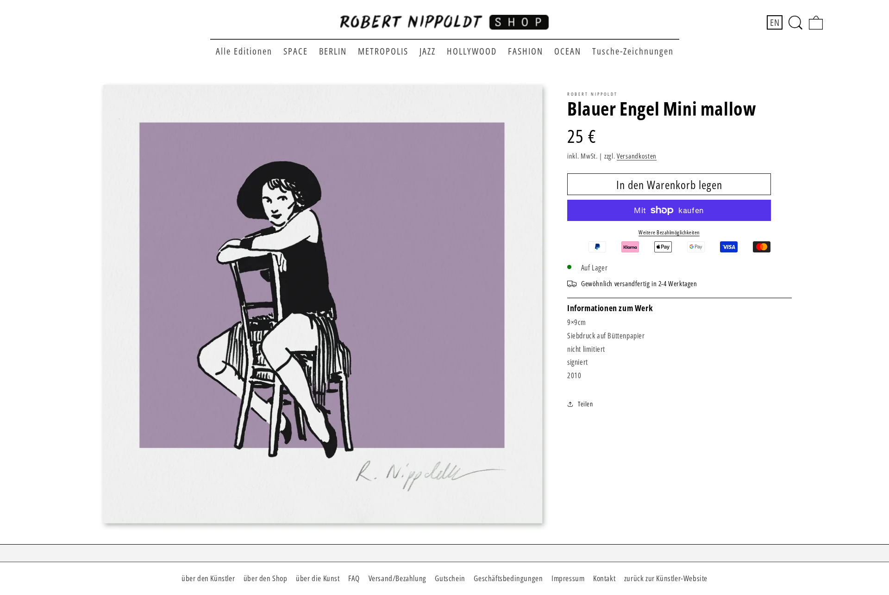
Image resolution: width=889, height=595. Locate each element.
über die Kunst (317, 578)
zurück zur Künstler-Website (665, 578)
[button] (795, 23)
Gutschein (450, 578)
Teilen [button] (585, 403)
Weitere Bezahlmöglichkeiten (669, 232)
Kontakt (604, 578)
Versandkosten (637, 155)
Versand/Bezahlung (397, 578)
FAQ (354, 578)
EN (774, 22)
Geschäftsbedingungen (508, 578)
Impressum (567, 578)
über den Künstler (208, 578)
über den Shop (266, 578)
